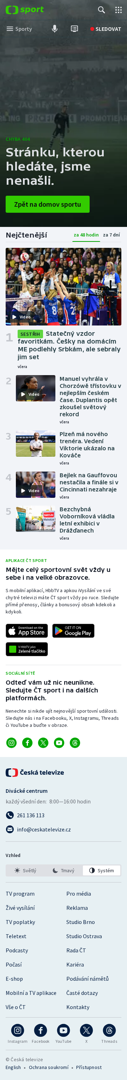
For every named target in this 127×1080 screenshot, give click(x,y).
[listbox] (63, 870)
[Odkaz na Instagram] (11, 742)
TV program (20, 893)
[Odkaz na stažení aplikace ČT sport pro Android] (73, 631)
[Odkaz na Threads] (75, 742)
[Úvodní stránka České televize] (35, 772)
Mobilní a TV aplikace (31, 992)
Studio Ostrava (84, 936)
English (13, 1067)
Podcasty (17, 950)
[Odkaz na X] (43, 742)
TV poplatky (20, 921)
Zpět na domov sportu (47, 204)
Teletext (16, 936)
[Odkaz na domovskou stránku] (35, 10)
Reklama (77, 907)
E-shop (14, 978)
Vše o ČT (16, 1007)
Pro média (78, 893)
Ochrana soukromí (48, 1067)
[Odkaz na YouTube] (59, 742)
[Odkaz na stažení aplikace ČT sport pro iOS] (27, 631)
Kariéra (75, 964)
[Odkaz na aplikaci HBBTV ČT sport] (27, 649)
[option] (25, 870)
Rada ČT (76, 950)
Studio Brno (80, 921)
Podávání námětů (87, 978)
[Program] (74, 28)
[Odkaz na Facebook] (27, 742)
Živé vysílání (20, 907)
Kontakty (77, 1007)
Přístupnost (89, 1067)
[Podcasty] (55, 28)
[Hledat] (101, 10)
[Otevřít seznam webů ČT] (118, 10)
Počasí (14, 964)
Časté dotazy (82, 992)
